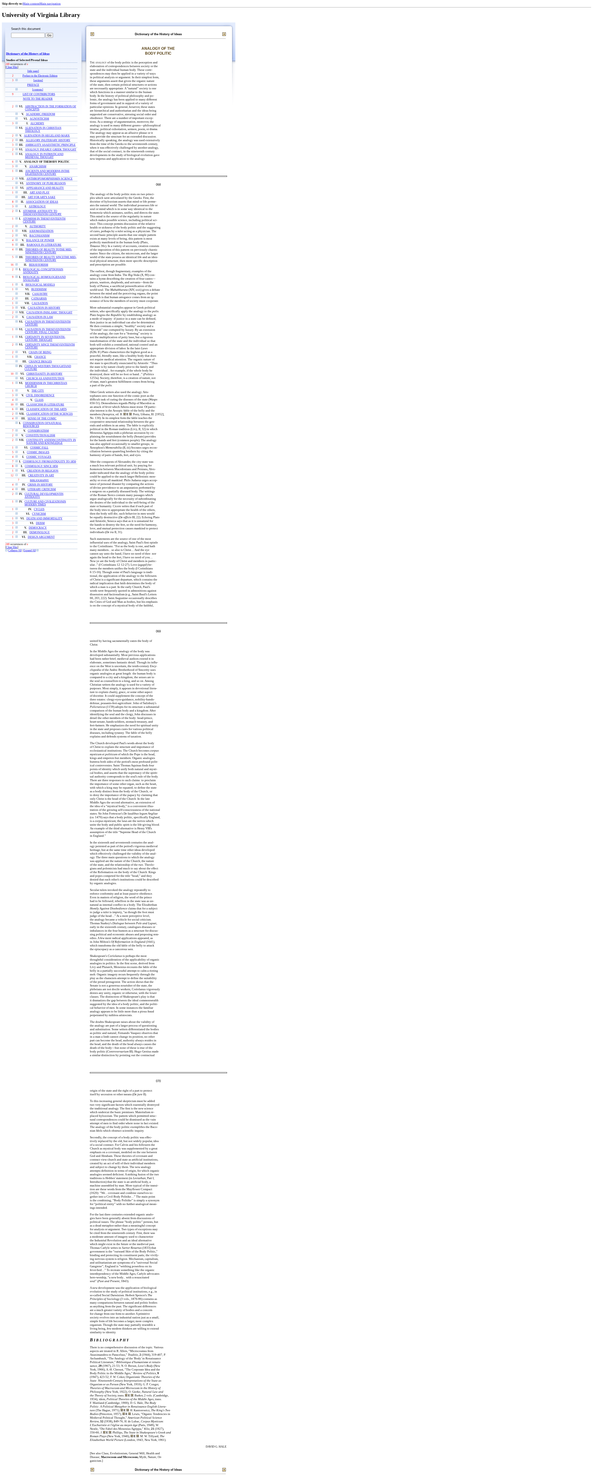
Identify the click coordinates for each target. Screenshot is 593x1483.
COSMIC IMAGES (38, 452)
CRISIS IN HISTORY (40, 484)
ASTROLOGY (37, 206)
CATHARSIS (39, 298)
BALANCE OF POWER (40, 240)
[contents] (37, 89)
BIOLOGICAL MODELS (40, 284)
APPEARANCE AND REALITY (45, 188)
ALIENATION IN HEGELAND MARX (47, 135)
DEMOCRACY (38, 527)
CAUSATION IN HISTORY (44, 307)
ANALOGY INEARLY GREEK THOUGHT (50, 149)
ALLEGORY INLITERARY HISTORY (48, 140)
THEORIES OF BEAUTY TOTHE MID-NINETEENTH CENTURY (48, 251)
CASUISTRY (40, 294)
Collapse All (15, 550)
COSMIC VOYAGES (38, 457)
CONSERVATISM (38, 430)
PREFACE (33, 85)
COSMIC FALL (39, 447)
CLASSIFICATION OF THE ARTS (46, 409)
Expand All (29, 550)
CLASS (39, 400)
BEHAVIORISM (38, 264)
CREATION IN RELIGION (42, 470)
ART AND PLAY (40, 192)
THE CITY (38, 390)
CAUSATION (40, 303)
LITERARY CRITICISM (42, 489)
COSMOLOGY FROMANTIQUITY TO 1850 (49, 461)
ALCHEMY (37, 123)
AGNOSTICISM (39, 118)
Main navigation (50, 3)
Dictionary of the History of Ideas (28, 53)
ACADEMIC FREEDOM (40, 114)
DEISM (40, 523)
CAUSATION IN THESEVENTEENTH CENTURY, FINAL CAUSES (48, 331)
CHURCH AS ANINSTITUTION (45, 378)
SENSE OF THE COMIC (42, 418)
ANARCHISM (37, 166)
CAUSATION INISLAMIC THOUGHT (49, 312)
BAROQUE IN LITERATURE (44, 245)
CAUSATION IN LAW (39, 317)
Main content (31, 3)
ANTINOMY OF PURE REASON (46, 183)
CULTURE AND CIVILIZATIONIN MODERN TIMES (45, 503)
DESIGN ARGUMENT (41, 537)
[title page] (33, 71)
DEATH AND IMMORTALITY (44, 518)
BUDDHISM (39, 289)
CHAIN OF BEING (40, 352)
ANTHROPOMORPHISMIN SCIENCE (49, 178)
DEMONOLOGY (39, 532)
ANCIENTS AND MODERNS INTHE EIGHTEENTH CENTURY (47, 173)
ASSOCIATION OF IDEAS (42, 201)
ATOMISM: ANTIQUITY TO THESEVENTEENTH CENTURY (42, 213)
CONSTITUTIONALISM (40, 435)
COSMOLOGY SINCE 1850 (41, 466)
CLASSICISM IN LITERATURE (45, 404)
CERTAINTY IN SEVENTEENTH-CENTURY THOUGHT (45, 339)
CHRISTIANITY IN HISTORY (44, 373)
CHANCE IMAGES (40, 361)
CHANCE (40, 357)
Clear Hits (11, 67)
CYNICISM (39, 513)
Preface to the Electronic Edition (39, 75)
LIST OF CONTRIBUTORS (39, 94)
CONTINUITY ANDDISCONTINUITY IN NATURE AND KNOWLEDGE (51, 442)
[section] (38, 80)
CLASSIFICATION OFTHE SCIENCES (49, 413)
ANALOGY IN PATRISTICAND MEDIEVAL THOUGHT (44, 156)
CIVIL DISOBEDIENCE (40, 395)
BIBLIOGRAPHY (39, 480)
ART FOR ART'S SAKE (41, 197)
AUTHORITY (37, 226)
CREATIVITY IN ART (41, 475)
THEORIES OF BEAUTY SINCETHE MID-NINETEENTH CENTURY (50, 259)
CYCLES (39, 509)
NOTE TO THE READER (38, 98)
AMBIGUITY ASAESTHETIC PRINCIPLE (50, 145)
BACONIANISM (39, 235)
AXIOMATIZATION (41, 231)
